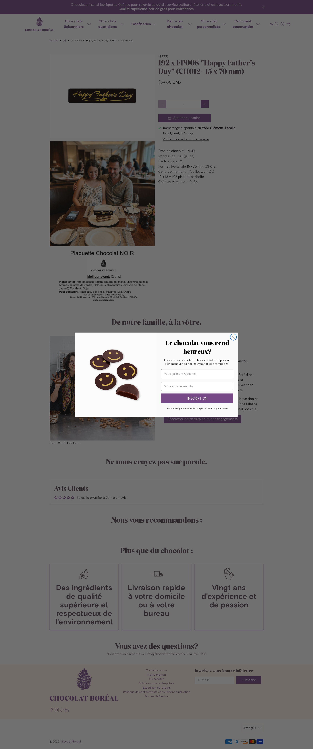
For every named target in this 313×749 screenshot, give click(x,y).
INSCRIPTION (197, 398)
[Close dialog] (233, 337)
